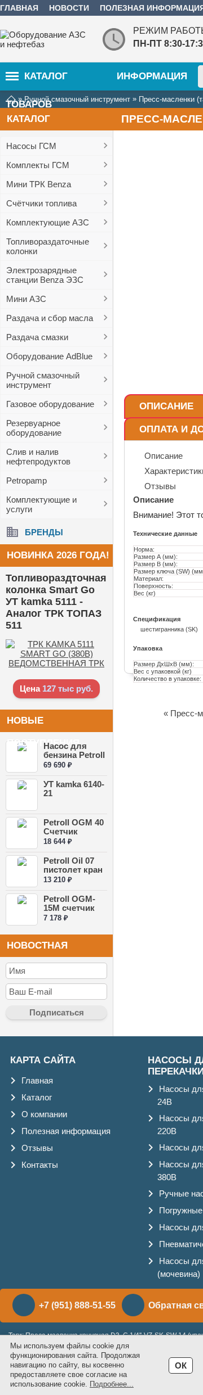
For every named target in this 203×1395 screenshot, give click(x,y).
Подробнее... (112, 1384)
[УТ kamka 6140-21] (21, 794)
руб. (83, 688)
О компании (44, 1114)
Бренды (44, 531)
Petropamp (26, 480)
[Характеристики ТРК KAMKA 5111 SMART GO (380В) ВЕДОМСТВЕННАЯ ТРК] (56, 663)
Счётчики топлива (41, 203)
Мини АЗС (26, 299)
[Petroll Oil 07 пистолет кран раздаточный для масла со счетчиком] (21, 871)
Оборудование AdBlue (49, 356)
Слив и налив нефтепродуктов (38, 456)
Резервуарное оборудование (33, 427)
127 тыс (58, 688)
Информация (152, 76)
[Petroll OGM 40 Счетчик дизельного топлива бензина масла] (21, 833)
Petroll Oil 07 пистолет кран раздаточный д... (73, 874)
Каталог (36, 1097)
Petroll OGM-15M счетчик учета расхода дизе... (72, 912)
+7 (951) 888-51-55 (77, 1305)
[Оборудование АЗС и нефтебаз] (45, 39)
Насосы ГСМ (31, 146)
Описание (166, 406)
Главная (19, 7)
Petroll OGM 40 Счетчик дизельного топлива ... (73, 836)
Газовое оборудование (50, 404)
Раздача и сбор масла (49, 318)
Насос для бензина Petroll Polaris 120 (74, 755)
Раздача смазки (37, 337)
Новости (69, 7)
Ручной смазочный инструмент (43, 380)
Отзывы (37, 1148)
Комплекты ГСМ (37, 165)
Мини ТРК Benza (38, 184)
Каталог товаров (37, 81)
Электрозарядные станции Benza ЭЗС (44, 275)
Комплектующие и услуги (41, 504)
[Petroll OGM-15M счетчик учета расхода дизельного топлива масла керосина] (21, 909)
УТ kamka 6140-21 (73, 788)
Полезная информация (66, 1131)
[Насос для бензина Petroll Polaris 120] (21, 756)
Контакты (39, 1165)
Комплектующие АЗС (47, 222)
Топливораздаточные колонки (47, 246)
